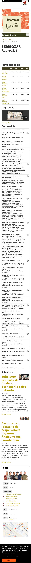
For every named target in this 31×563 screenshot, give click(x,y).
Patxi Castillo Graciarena (5, 101)
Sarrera (5, 40)
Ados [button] (8, 560)
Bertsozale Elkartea (9, 35)
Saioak (11, 40)
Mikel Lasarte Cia (4, 95)
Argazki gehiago (6, 123)
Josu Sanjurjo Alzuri (4, 83)
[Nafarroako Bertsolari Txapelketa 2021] (15, 17)
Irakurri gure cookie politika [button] (10, 556)
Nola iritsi (11, 520)
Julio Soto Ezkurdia (5, 72)
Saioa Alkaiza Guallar (4, 78)
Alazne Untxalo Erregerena (5, 89)
